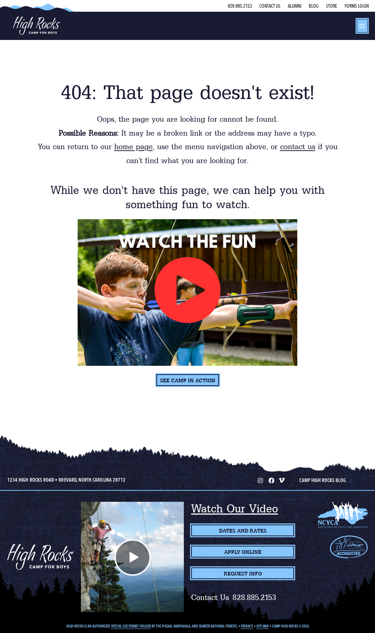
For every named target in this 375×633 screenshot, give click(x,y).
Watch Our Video (234, 508)
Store (331, 6)
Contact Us (270, 6)
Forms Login (357, 6)
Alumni (294, 6)
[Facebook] (271, 480)
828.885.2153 (240, 6)
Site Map (262, 626)
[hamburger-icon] (362, 26)
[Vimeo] (282, 480)
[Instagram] (260, 480)
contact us (297, 146)
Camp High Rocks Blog (322, 480)
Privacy (247, 626)
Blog (314, 6)
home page (133, 146)
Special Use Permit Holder (131, 626)
